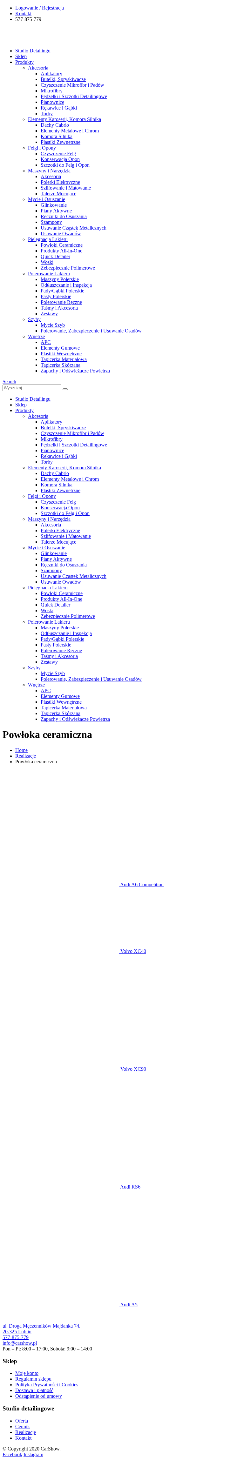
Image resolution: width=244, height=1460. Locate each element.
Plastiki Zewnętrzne (60, 142)
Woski (47, 262)
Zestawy (49, 313)
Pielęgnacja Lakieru (48, 239)
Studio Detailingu (33, 50)
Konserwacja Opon (60, 159)
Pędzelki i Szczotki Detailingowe (74, 96)
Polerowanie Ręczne (61, 302)
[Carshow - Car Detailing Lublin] (26, 40)
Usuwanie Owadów (61, 233)
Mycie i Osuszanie (46, 199)
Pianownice (52, 102)
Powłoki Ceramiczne (62, 245)
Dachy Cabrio (55, 125)
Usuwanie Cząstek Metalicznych (73, 228)
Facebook (12, 1454)
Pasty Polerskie (56, 296)
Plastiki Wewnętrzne (61, 353)
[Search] (65, 389)
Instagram (33, 1454)
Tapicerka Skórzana (60, 365)
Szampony (51, 222)
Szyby (34, 319)
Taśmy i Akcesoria (59, 308)
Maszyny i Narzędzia (49, 170)
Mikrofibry (52, 90)
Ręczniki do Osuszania (64, 216)
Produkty (24, 62)
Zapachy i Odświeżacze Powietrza (75, 370)
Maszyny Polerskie (60, 279)
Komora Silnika (56, 136)
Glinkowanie (54, 205)
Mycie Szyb (53, 325)
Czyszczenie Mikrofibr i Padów (72, 85)
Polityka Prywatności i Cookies (46, 1384)
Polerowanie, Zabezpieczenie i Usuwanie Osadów (91, 330)
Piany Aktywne (56, 210)
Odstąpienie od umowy (38, 1396)
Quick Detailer (55, 256)
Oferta (21, 1420)
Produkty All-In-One (61, 250)
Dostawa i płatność (34, 1390)
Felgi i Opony (42, 148)
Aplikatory (51, 73)
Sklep (21, 56)
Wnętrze (36, 336)
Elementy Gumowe (60, 348)
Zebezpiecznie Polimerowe (68, 268)
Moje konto (26, 1373)
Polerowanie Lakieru (49, 273)
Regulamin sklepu (33, 1379)
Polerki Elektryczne (60, 182)
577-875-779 (16, 1337)
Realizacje (25, 1432)
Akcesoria (38, 67)
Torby (47, 113)
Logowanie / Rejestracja (39, 7)
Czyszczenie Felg (58, 153)
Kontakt (23, 13)
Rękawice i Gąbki (59, 108)
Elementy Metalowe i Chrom (70, 130)
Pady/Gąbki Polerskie (62, 290)
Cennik (22, 1426)
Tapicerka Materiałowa (64, 359)
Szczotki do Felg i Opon (65, 165)
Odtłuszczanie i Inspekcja (66, 285)
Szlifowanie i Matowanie (66, 188)
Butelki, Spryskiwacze (63, 79)
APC (46, 342)
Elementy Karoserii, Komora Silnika (64, 119)
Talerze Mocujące (58, 193)
